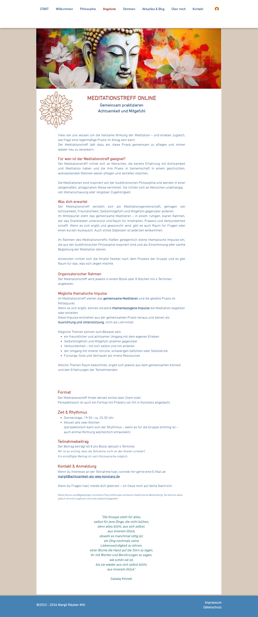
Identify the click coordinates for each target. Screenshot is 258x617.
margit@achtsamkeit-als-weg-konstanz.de (89, 477)
